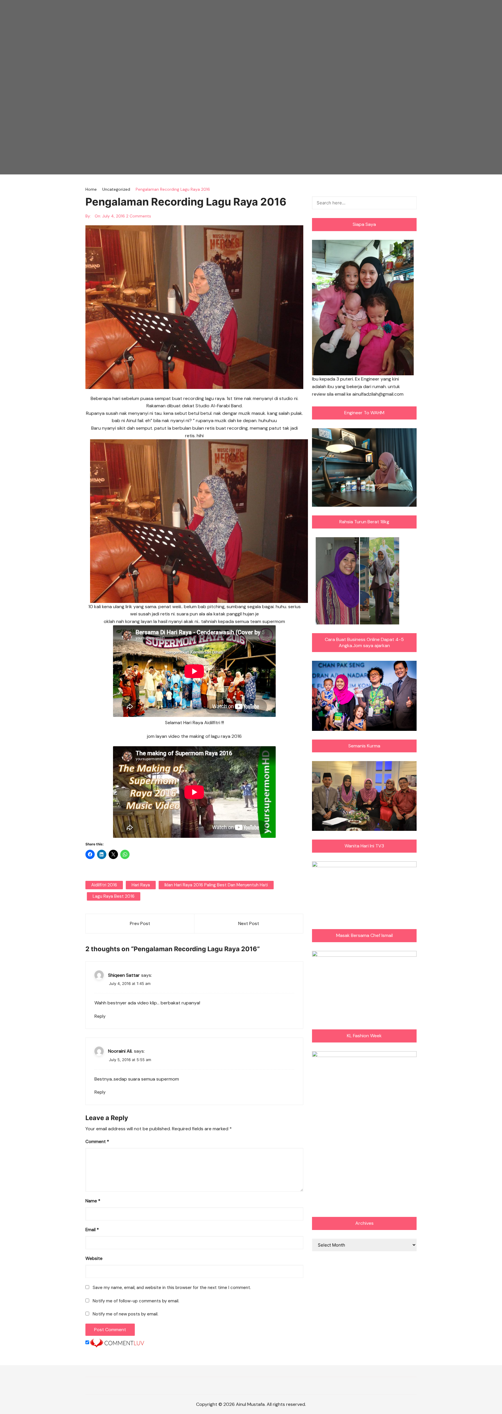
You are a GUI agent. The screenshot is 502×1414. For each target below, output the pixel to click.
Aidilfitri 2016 (104, 885)
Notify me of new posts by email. (125, 1314)
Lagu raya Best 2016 (114, 896)
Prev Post (140, 923)
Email (92, 1230)
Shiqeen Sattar (124, 975)
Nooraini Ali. (120, 1051)
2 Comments (138, 216)
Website (94, 1258)
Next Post (248, 923)
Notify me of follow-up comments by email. (136, 1301)
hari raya (141, 885)
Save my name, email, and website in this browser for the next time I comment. (172, 1287)
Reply (99, 1016)
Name (92, 1201)
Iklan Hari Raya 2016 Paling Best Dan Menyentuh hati (216, 885)
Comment (97, 1142)
